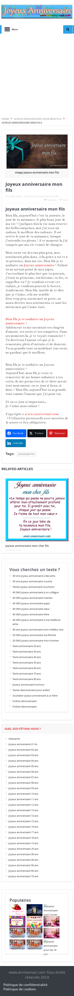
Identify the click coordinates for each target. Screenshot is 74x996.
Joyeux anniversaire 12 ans (23, 804)
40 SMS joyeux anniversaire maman (33, 598)
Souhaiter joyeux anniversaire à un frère (35, 695)
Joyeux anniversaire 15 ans (23, 821)
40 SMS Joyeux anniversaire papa (31, 603)
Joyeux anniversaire (39, 265)
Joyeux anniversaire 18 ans (23, 837)
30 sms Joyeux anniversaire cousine (32, 581)
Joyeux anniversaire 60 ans (23, 870)
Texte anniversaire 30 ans (27, 651)
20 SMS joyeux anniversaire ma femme (34, 635)
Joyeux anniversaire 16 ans (23, 826)
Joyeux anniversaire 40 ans (23, 859)
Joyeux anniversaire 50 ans (23, 865)
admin (19, 196)
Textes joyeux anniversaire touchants (33, 587)
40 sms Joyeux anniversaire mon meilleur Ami (38, 629)
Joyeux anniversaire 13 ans (23, 810)
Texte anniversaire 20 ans (27, 646)
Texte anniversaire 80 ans (27, 679)
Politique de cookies (19, 989)
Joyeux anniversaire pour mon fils (43, 196)
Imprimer (52, 200)
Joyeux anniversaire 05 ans (23, 766)
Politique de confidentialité (25, 985)
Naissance (14, 738)
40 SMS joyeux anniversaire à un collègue (36, 592)
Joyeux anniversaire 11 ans (23, 799)
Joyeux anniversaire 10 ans (23, 793)
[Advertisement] (37, 76)
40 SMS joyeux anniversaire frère (31, 614)
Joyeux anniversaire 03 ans (23, 755)
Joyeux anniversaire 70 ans (23, 876)
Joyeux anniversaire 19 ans (23, 843)
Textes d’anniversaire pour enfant (31, 690)
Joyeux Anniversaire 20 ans (24, 848)
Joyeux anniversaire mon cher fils (27, 546)
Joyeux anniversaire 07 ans (23, 777)
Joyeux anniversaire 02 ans (23, 749)
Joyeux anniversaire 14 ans (23, 815)
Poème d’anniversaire (25, 701)
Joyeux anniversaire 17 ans (23, 832)
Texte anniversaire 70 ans (27, 673)
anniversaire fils (26, 454)
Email (65, 200)
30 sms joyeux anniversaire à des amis (34, 576)
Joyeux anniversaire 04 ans (23, 760)
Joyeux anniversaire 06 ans (23, 771)
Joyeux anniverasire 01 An (23, 744)
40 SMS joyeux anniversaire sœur (31, 609)
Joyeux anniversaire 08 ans (23, 782)
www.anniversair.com (41, 414)
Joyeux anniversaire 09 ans (23, 788)
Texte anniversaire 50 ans (27, 662)
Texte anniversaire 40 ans (27, 657)
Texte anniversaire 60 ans (27, 668)
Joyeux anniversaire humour (28, 684)
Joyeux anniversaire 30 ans (23, 854)
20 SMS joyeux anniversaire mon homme (36, 640)
